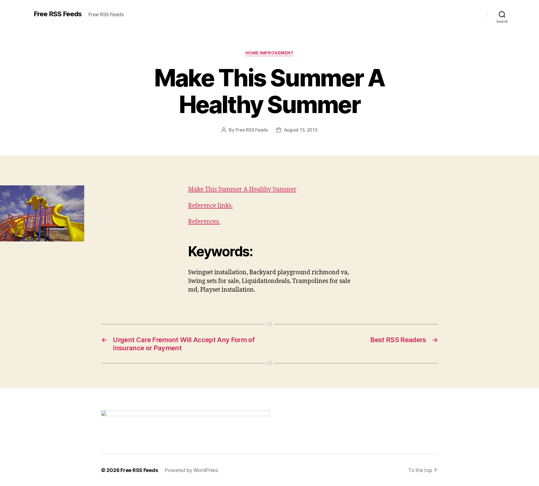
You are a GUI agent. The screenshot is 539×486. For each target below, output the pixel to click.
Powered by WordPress (191, 470)
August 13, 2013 (301, 130)
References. (204, 221)
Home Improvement (269, 53)
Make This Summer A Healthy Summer (242, 189)
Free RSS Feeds (58, 14)
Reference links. (210, 205)
